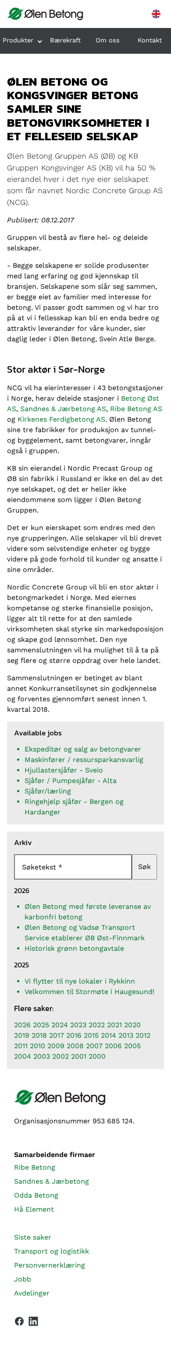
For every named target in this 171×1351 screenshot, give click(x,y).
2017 (56, 1035)
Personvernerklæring (49, 1265)
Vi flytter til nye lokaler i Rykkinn (80, 981)
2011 (21, 1046)
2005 (132, 1046)
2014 (108, 1035)
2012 (142, 1035)
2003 (41, 1056)
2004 (22, 1056)
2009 (55, 1046)
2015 (91, 1035)
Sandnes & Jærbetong (51, 1181)
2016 (74, 1035)
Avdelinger (32, 1293)
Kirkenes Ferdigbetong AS (61, 419)
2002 (60, 1056)
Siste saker (32, 1237)
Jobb (22, 1279)
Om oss (108, 40)
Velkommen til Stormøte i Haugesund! (89, 991)
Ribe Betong (34, 1167)
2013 (125, 1035)
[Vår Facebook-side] (19, 1321)
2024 (59, 1025)
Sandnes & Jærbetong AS (63, 409)
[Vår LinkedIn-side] (33, 1323)
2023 (78, 1025)
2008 (75, 1046)
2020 (132, 1025)
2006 (113, 1046)
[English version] (156, 14)
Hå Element (34, 1209)
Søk (144, 867)
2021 (114, 1025)
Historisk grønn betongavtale (74, 948)
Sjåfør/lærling (48, 791)
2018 (39, 1035)
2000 (97, 1056)
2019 (21, 1035)
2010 (37, 1046)
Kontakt (150, 40)
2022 (97, 1025)
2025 (41, 1025)
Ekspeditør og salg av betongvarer (83, 749)
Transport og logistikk (51, 1251)
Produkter (18, 40)
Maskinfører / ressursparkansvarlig (84, 759)
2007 (94, 1046)
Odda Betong (36, 1195)
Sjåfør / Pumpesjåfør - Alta (71, 780)
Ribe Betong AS (136, 409)
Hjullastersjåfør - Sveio (64, 770)
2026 (22, 1025)
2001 (78, 1056)
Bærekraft (65, 40)
